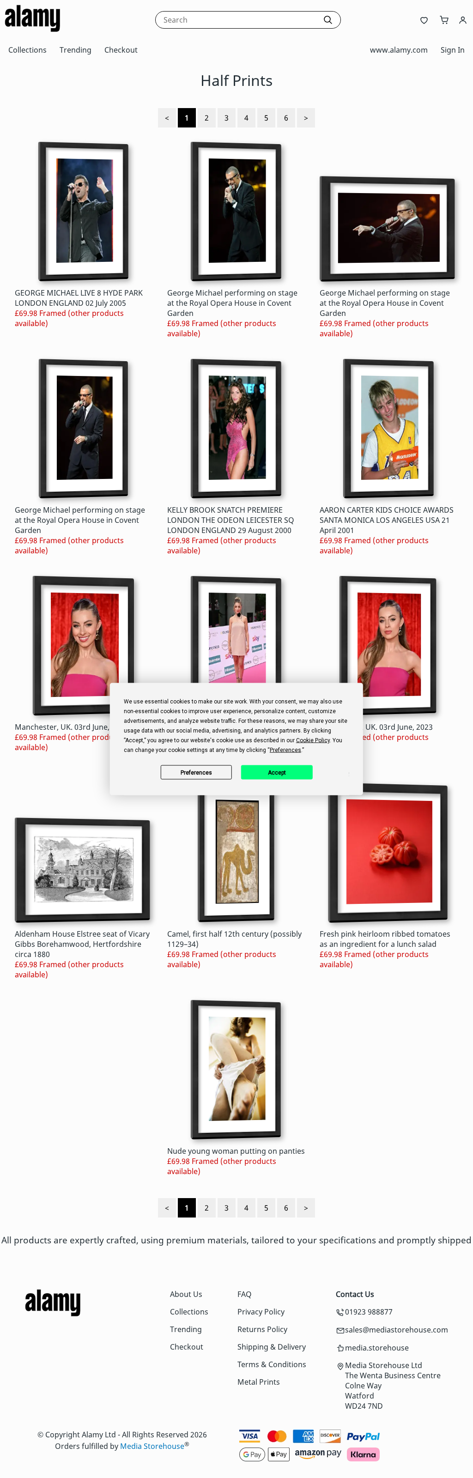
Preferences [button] (285, 750)
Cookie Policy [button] (313, 740)
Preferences (196, 772)
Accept (277, 772)
